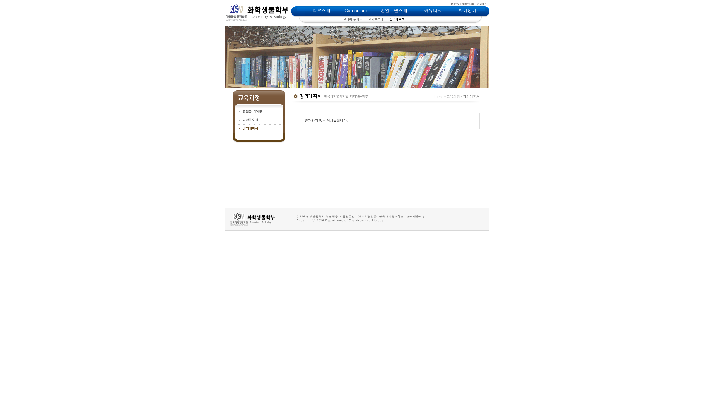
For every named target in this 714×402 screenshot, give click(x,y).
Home (438, 97)
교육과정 (453, 97)
